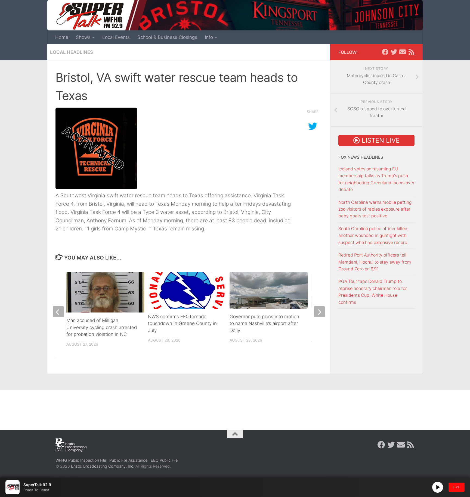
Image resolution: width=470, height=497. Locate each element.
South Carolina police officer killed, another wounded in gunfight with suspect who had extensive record (373, 235)
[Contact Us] (402, 52)
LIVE (456, 487)
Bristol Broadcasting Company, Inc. (102, 466)
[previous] (58, 311)
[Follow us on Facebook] (385, 52)
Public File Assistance (128, 460)
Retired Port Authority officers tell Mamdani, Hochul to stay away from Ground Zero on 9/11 (374, 261)
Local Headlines (71, 52)
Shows (83, 37)
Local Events (116, 37)
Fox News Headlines (360, 157)
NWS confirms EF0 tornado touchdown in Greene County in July (182, 323)
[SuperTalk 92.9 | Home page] (89, 16)
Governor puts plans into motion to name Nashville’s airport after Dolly (264, 323)
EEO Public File (164, 460)
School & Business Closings (167, 37)
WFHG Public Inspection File (80, 460)
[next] (319, 311)
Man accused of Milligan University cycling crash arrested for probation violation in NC (101, 327)
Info (209, 37)
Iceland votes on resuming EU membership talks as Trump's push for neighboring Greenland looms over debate (376, 179)
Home (61, 37)
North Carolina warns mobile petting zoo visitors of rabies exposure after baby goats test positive (375, 209)
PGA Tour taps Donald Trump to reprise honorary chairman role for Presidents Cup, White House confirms (372, 292)
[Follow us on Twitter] (394, 52)
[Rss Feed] (411, 52)
